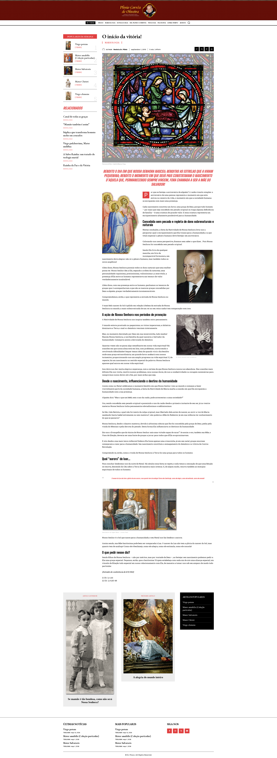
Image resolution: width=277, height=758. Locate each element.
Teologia (78, 47)
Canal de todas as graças (75, 116)
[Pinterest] (207, 49)
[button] (188, 22)
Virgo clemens (82, 94)
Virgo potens (81, 44)
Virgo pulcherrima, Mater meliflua (76, 145)
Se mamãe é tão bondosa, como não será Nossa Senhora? (90, 701)
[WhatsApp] (211, 49)
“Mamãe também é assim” (76, 124)
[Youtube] (187, 731)
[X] (202, 49)
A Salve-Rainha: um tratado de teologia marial (79, 156)
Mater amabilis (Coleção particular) (85, 56)
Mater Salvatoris (83, 69)
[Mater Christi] (68, 83)
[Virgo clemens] (68, 95)
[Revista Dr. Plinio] (104, 49)
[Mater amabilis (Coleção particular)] (68, 58)
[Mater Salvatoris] (68, 70)
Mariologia (67, 120)
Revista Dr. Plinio (120, 49)
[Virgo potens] (68, 45)
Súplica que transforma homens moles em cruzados (79, 134)
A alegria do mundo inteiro (148, 677)
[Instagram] (175, 731)
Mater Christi (82, 81)
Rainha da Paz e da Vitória (76, 165)
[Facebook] (197, 49)
